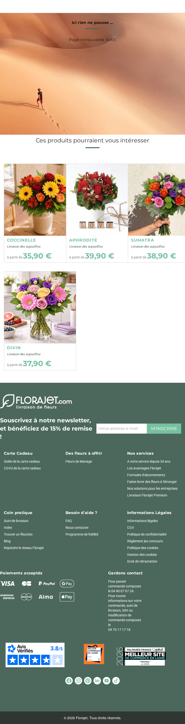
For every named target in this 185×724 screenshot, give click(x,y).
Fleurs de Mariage (79, 461)
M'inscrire (164, 428)
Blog (7, 541)
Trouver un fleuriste (18, 534)
